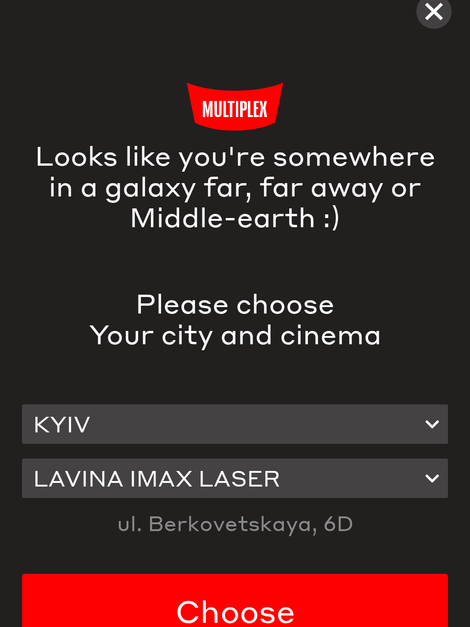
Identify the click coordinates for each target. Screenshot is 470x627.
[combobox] (235, 424)
